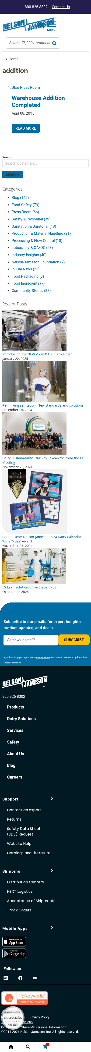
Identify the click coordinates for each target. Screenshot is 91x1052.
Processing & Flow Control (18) (37, 240)
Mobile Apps (15, 928)
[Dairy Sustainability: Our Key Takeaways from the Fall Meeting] (34, 453)
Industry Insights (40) (29, 255)
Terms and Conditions (17, 1022)
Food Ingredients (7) (28, 283)
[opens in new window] (15, 941)
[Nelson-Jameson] (29, 24)
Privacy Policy (43, 657)
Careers (14, 777)
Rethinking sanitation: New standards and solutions (43, 405)
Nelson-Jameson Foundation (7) (38, 262)
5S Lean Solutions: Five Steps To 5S (29, 587)
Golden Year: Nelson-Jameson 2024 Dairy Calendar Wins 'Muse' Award (41, 539)
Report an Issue (12, 1017)
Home (13, 59)
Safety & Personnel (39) (31, 219)
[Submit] (54, 43)
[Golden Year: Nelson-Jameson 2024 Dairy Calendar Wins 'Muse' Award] (34, 532)
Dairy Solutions (21, 718)
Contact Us (61, 7)
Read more (25, 128)
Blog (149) (20, 197)
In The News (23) (26, 269)
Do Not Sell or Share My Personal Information (33, 1027)
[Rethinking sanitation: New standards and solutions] (34, 401)
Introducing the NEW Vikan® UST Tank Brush (37, 354)
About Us (15, 753)
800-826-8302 (13, 696)
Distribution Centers (25, 882)
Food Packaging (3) (28, 276)
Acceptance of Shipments (31, 900)
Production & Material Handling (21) (41, 233)
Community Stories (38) (31, 290)
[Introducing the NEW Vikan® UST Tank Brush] (34, 349)
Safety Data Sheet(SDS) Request (24, 831)
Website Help (19, 843)
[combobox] (33, 43)
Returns (14, 819)
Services (15, 730)
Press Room (30, 87)
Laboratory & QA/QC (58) (32, 247)
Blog (15, 87)
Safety (13, 742)
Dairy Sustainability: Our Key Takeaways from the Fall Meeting (43, 460)
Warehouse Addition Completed (38, 101)
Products (15, 707)
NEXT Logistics (20, 891)
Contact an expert (24, 810)
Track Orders (19, 910)
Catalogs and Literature (28, 853)
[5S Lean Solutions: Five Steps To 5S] (34, 583)
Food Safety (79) (25, 205)
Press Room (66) (25, 212)
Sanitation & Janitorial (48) (34, 226)
